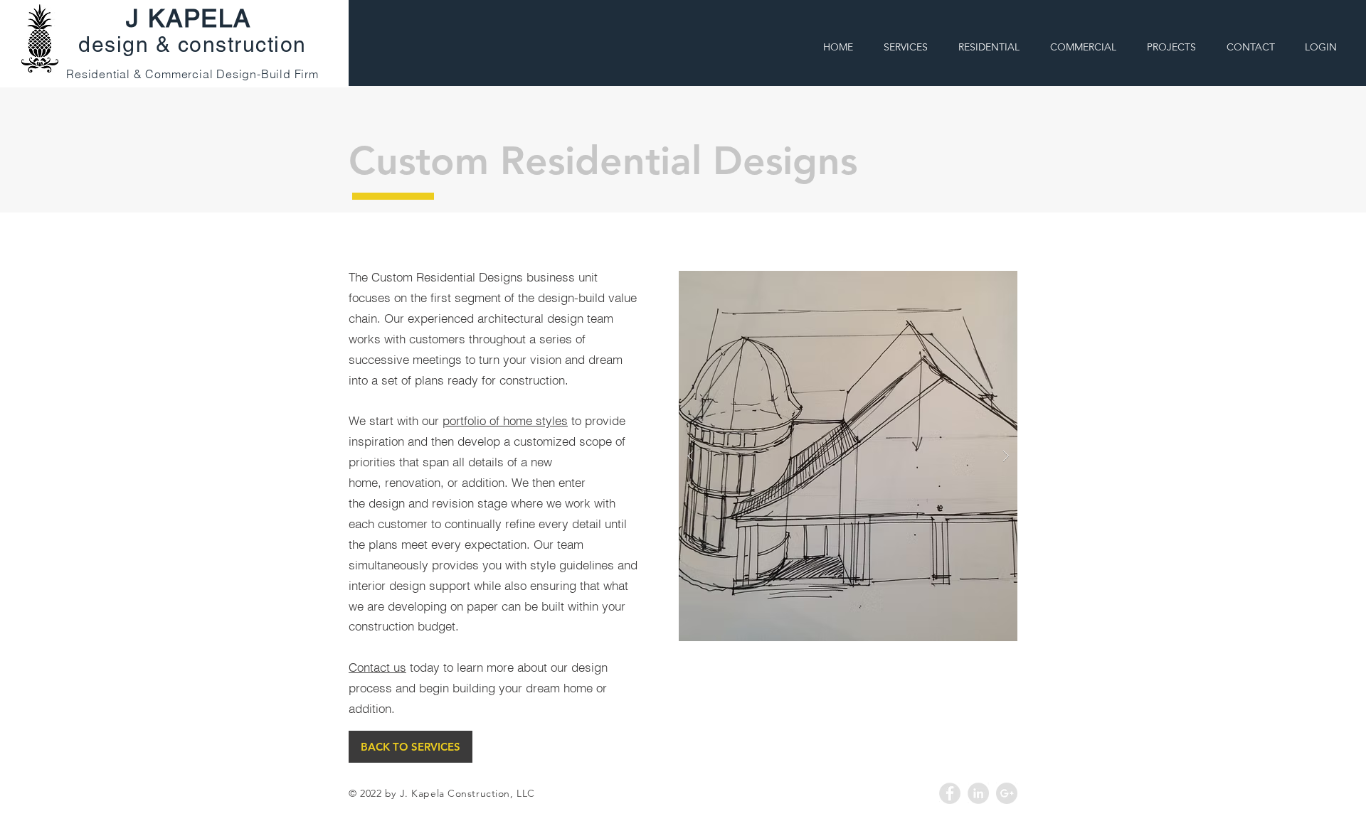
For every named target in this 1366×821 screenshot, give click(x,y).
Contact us (377, 667)
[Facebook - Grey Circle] (949, 793)
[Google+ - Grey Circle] (1006, 793)
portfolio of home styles (505, 420)
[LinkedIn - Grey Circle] (978, 793)
